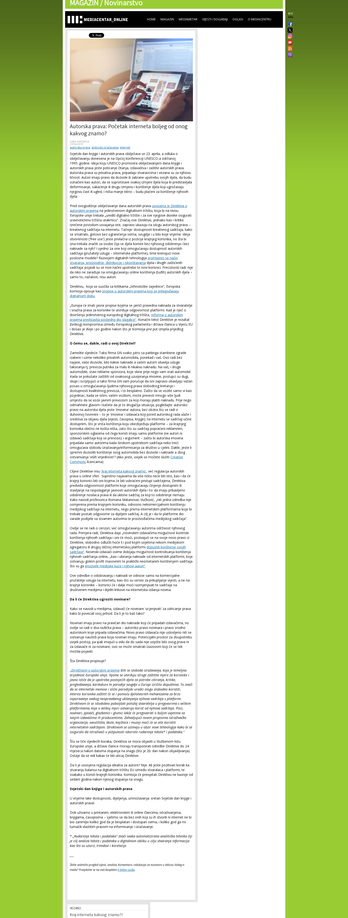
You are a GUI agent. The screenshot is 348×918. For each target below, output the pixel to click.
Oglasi (237, 19)
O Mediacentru (259, 19)
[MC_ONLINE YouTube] (289, 42)
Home (151, 19)
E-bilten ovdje (126, 870)
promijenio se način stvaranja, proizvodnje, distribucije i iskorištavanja (124, 260)
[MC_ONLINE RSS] (289, 49)
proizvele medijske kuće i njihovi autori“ (115, 566)
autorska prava (80, 147)
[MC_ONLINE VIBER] (289, 55)
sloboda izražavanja (105, 147)
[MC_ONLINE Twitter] (289, 30)
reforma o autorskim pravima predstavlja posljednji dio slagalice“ (126, 317)
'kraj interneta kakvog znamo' (123, 471)
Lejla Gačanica (79, 141)
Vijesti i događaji (215, 19)
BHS (290, 13)
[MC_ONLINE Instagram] (289, 36)
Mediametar (188, 19)
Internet (125, 147)
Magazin (167, 19)
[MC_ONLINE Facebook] (289, 24)
